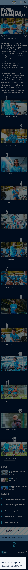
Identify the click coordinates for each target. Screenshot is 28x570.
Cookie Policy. (20, 566)
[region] (13, 563)
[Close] (24, 558)
